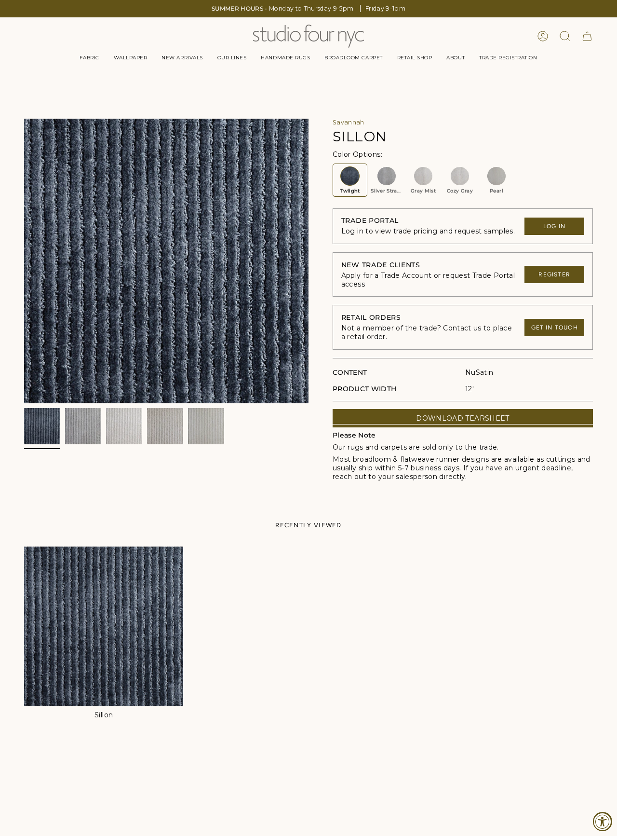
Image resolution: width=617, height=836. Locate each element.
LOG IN (554, 226)
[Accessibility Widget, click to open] (602, 821)
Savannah (348, 122)
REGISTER (554, 274)
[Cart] (587, 36)
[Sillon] (103, 626)
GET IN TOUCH (554, 327)
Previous (24, 261)
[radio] (350, 180)
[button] (89, 58)
